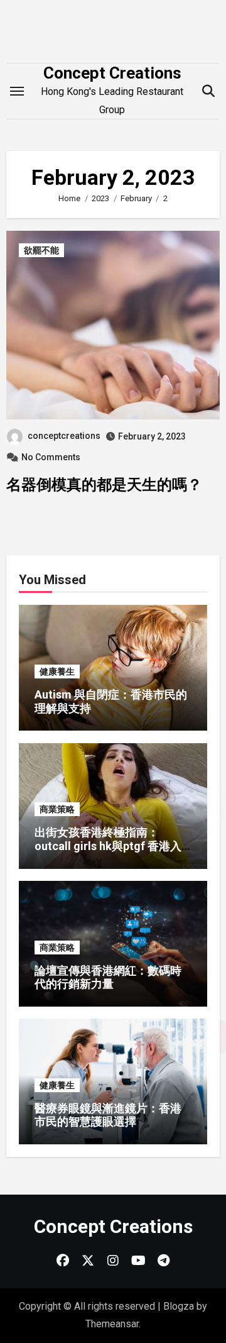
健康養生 (57, 671)
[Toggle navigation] (17, 91)
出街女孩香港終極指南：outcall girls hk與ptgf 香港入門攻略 (108, 846)
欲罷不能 (41, 250)
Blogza (178, 1306)
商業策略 (57, 809)
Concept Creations (112, 73)
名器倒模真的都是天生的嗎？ (104, 485)
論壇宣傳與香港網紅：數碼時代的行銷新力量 (108, 977)
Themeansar (112, 1324)
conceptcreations (64, 436)
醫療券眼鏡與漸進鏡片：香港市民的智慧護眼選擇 (108, 1115)
